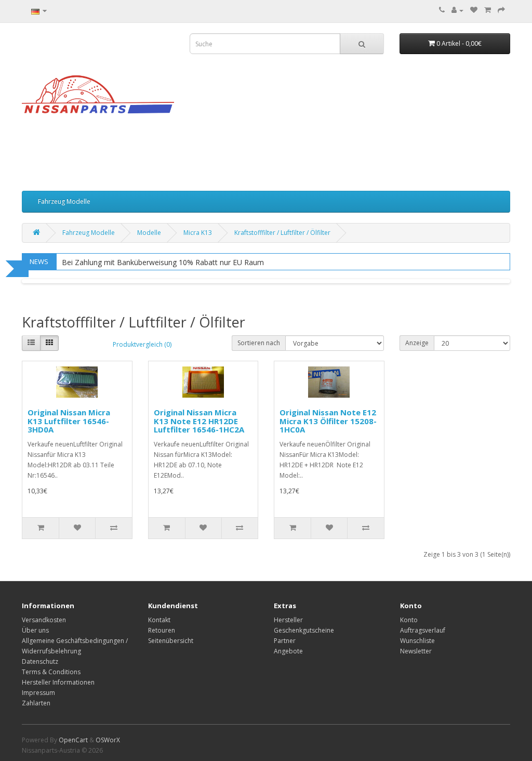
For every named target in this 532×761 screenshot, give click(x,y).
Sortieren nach (258, 342)
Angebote (288, 651)
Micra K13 (197, 232)
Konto (409, 619)
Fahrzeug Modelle (64, 201)
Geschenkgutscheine (304, 630)
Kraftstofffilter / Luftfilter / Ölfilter (282, 232)
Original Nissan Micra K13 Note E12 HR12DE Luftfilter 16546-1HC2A (199, 421)
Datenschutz (40, 661)
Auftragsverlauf (422, 630)
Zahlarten (36, 703)
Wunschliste (417, 640)
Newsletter (416, 651)
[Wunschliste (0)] (473, 10)
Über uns (35, 630)
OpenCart (73, 740)
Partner (285, 640)
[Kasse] (501, 10)
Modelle (149, 232)
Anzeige (417, 342)
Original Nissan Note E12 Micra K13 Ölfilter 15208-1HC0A (328, 421)
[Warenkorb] (487, 10)
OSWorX (108, 740)
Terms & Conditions (51, 671)
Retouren (161, 630)
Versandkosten (44, 619)
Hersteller (288, 619)
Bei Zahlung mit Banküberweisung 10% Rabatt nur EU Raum (163, 262)
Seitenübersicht (170, 640)
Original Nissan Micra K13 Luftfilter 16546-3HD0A (69, 421)
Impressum (38, 692)
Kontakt (159, 619)
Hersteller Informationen (58, 682)
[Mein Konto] (457, 10)
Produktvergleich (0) (142, 344)
